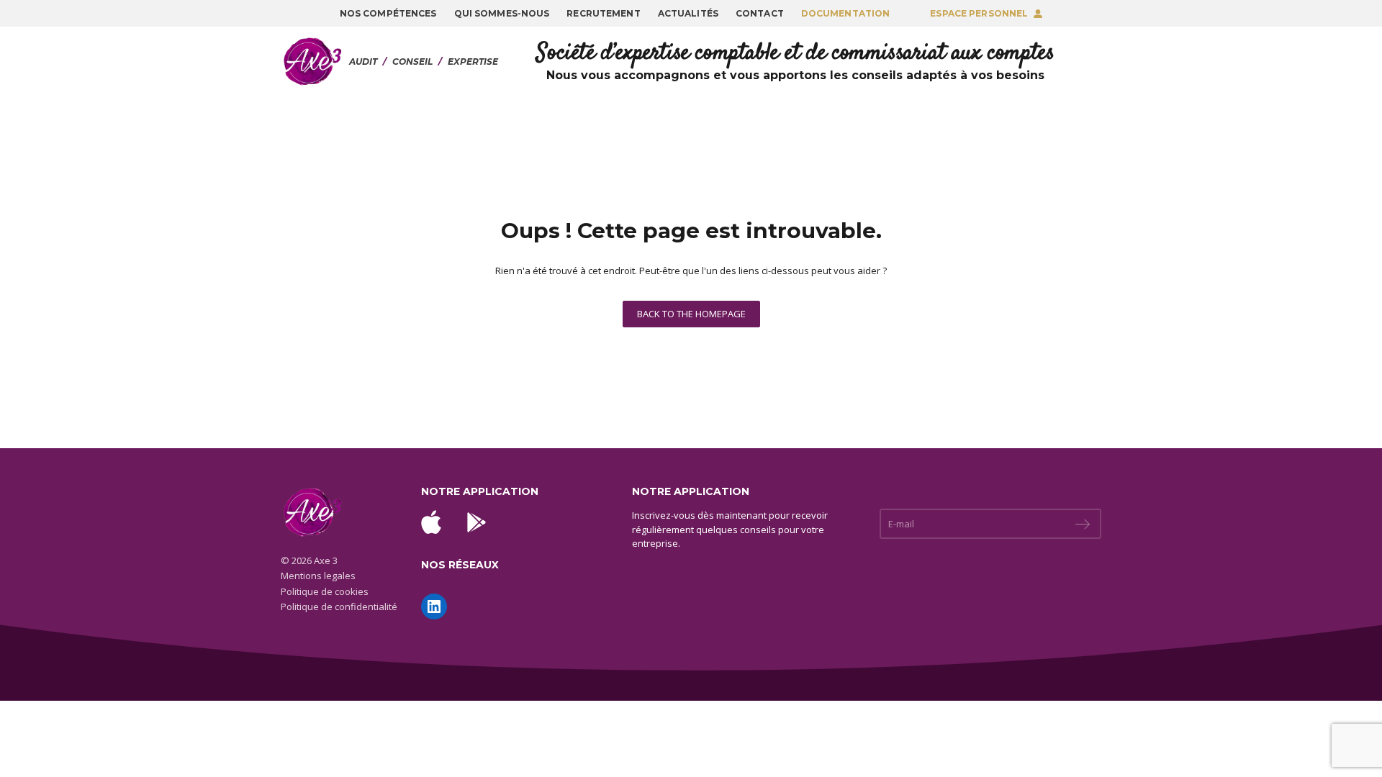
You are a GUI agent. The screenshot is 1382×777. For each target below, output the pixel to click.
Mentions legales (318, 575)
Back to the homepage (691, 313)
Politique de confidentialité (339, 606)
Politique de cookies (325, 591)
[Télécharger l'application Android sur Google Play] (476, 522)
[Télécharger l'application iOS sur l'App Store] (431, 522)
